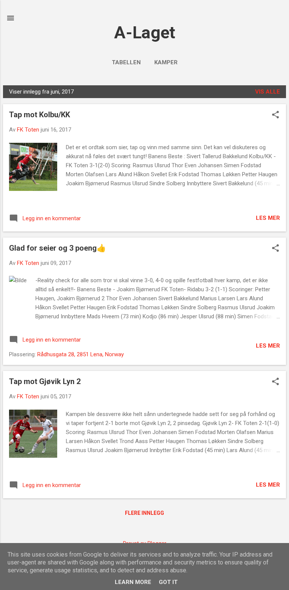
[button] (275, 115)
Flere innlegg (144, 513)
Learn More (133, 582)
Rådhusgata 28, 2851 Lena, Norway (80, 354)
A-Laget (144, 32)
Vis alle (267, 91)
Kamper (166, 62)
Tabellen (126, 62)
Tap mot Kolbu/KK (39, 114)
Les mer (268, 218)
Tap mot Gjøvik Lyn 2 (45, 381)
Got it (168, 582)
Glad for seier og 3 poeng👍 (57, 248)
